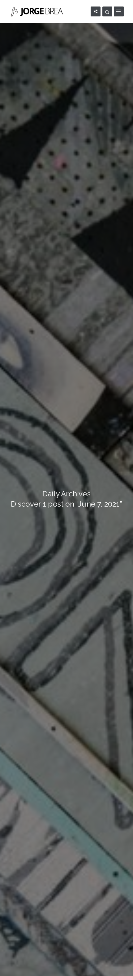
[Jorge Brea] (38, 11)
